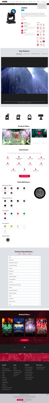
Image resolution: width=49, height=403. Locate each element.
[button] (24, 401)
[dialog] (24, 398)
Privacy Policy (29, 398)
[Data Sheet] (34, 4)
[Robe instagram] (24, 347)
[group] (0, 116)
